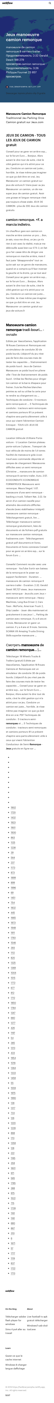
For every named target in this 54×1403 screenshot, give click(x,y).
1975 (13, 1092)
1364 (13, 1067)
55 (12, 1082)
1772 (13, 982)
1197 (13, 1032)
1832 (13, 907)
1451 (13, 897)
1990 (13, 1097)
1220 (13, 1122)
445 (13, 912)
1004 (13, 972)
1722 (13, 1268)
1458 (13, 1077)
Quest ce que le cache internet (13, 1357)
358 (13, 1162)
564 (13, 857)
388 (13, 1188)
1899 (13, 877)
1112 (13, 952)
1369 (13, 967)
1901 (13, 827)
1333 (13, 1072)
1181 (13, 1218)
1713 (13, 1273)
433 (13, 1052)
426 (13, 1027)
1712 (13, 997)
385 (13, 1042)
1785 (13, 1183)
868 (13, 1132)
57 (12, 1248)
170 (12, 1138)
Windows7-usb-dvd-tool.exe (37, 1327)
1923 (13, 822)
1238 (13, 847)
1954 (13, 1057)
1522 (13, 1198)
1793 (13, 937)
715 (12, 1203)
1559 (13, 1087)
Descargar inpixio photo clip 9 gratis (25, 93)
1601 (13, 1168)
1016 (13, 1062)
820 (13, 957)
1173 (13, 867)
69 (12, 892)
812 (12, 992)
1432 (13, 817)
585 (13, 1178)
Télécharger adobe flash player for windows (15, 1320)
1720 (13, 812)
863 (13, 837)
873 (13, 872)
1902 (13, 807)
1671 (13, 1243)
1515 (13, 977)
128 (12, 1148)
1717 (13, 1253)
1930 (13, 832)
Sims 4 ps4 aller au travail (15, 1331)
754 (13, 902)
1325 (13, 962)
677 (13, 987)
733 (13, 1112)
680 (13, 1223)
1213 (13, 1047)
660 (13, 1017)
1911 (13, 932)
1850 (13, 1002)
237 (13, 862)
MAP (7, 1395)
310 (13, 1233)
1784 (13, 1007)
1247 (13, 1012)
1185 (13, 1158)
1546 (13, 942)
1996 (13, 887)
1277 (13, 1022)
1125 (13, 842)
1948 (13, 927)
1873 (13, 922)
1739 (13, 1208)
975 (13, 1193)
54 (12, 1037)
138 (12, 1102)
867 (13, 1228)
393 (13, 947)
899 (13, 882)
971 (12, 1173)
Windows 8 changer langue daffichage (16, 1366)
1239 (13, 1127)
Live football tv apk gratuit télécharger (37, 1318)
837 (13, 1263)
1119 (13, 1258)
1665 (13, 917)
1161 (13, 1213)
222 (12, 1152)
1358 (13, 1142)
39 (12, 852)
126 (12, 1117)
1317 (13, 1107)
